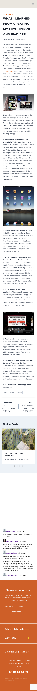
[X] (14, 672)
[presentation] (18, 439)
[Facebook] (10, 672)
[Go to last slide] (5, 446)
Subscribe (13, 663)
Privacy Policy (24, 663)
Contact (10, 637)
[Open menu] (33, 3)
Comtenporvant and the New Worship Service (28, 406)
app (5, 392)
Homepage (12, 660)
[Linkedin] (18, 672)
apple (12, 392)
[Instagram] (26, 672)
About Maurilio (15, 629)
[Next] (31, 446)
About (19, 660)
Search (19, 666)
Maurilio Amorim (10, 39)
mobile (19, 392)
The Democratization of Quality (8, 406)
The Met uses (8, 71)
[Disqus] (18, 501)
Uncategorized (8, 14)
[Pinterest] (22, 672)
